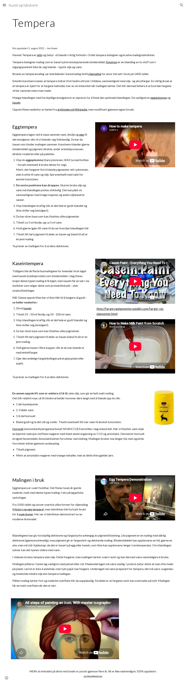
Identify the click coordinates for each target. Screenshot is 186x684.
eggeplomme (158, 97)
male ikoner (26, 514)
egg (81, 134)
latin (39, 55)
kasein (16, 102)
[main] (79, 22)
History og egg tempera (28, 509)
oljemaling (94, 74)
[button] (4, 5)
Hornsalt (17, 429)
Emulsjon (111, 62)
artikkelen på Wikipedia (72, 109)
